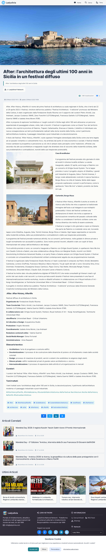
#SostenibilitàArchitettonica (48, 392)
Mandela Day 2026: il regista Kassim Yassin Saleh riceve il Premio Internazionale (51, 428)
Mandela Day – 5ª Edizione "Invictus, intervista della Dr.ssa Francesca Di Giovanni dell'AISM (55, 442)
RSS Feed (91, 518)
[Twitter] (50, 532)
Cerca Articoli (79, 518)
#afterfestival (65, 392)
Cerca (90, 3)
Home (79, 3)
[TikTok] (56, 532)
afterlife (46, 407)
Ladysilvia (11, 2)
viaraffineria (77, 403)
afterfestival (89, 403)
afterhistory (35, 407)
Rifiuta (44, 549)
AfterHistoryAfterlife (24, 403)
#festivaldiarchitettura (22, 395)
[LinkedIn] (61, 532)
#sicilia (84, 392)
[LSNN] (67, 532)
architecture (14, 407)
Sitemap (77, 521)
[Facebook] (39, 532)
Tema (101, 2)
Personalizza (55, 549)
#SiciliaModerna (30, 392)
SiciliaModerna (40, 403)
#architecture (76, 392)
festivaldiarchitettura (60, 407)
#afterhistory (93, 392)
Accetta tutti (33, 549)
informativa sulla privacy (71, 549)
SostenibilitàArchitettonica (59, 403)
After (11, 403)
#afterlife (9, 395)
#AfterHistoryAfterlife (14, 392)
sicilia (24, 407)
